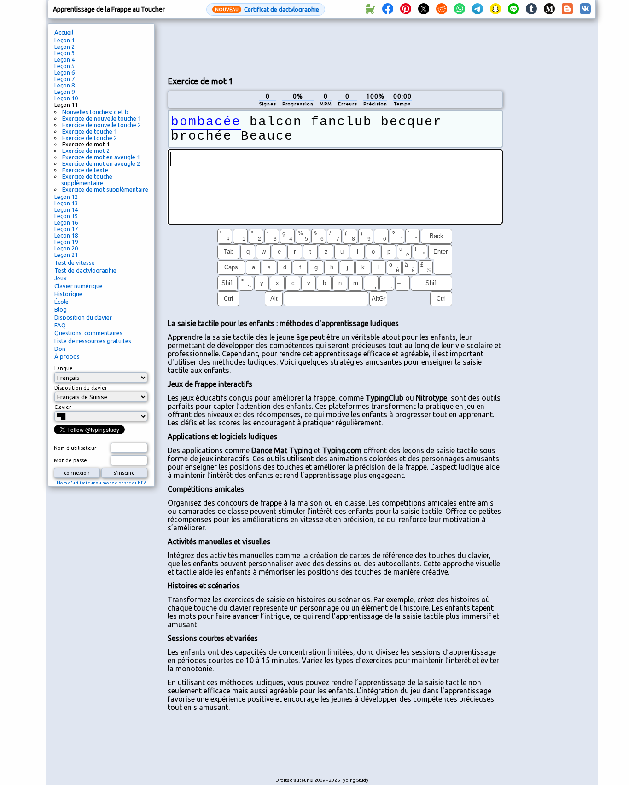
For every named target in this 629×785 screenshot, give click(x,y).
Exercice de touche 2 (89, 137)
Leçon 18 (66, 235)
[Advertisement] (335, 46)
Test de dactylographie (85, 270)
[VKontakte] (585, 9)
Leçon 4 (64, 59)
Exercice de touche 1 (89, 131)
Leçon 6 (64, 72)
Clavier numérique (78, 286)
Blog (60, 309)
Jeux (60, 278)
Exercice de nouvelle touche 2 (101, 125)
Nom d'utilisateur (75, 448)
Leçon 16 (66, 222)
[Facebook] (387, 9)
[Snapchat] (495, 9)
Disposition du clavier (83, 317)
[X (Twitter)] (423, 9)
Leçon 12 (66, 196)
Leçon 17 (66, 229)
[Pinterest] (405, 9)
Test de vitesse (74, 262)
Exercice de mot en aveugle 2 (101, 163)
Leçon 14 (66, 209)
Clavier (62, 407)
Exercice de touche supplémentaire (86, 179)
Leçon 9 (64, 91)
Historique (68, 294)
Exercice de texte (85, 170)
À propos (67, 356)
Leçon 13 (66, 203)
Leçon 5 (64, 66)
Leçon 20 (66, 248)
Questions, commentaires (88, 333)
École (61, 301)
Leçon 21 (66, 254)
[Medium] (549, 9)
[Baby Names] (369, 9)
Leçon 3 (64, 53)
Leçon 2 (64, 46)
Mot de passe (70, 460)
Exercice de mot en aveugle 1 (101, 157)
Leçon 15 (66, 216)
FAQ (60, 325)
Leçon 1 (64, 40)
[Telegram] (477, 9)
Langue (63, 368)
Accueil (63, 32)
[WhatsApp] (459, 9)
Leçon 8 (64, 85)
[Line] (513, 9)
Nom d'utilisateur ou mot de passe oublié (101, 482)
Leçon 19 (66, 241)
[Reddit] (441, 9)
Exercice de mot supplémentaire (105, 189)
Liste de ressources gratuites (92, 340)
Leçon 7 (64, 79)
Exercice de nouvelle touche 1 (101, 118)
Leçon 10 (66, 98)
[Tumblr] (531, 9)
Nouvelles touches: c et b (95, 112)
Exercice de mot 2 (86, 150)
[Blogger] (567, 9)
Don (59, 348)
